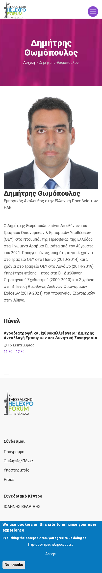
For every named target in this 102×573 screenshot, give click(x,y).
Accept (50, 554)
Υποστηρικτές (16, 470)
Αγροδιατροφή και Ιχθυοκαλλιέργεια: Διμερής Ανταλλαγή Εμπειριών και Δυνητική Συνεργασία (50, 335)
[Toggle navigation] (93, 11)
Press (9, 479)
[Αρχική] (15, 9)
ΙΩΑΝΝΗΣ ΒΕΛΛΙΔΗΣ (22, 506)
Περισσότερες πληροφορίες (51, 544)
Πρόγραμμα (14, 451)
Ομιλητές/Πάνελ (19, 461)
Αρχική (29, 62)
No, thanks (14, 565)
